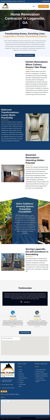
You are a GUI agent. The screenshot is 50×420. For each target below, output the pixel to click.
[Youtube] (6, 391)
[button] (34, 6)
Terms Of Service (45, 417)
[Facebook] (4, 391)
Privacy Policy (38, 417)
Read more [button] (13, 326)
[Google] (2, 391)
